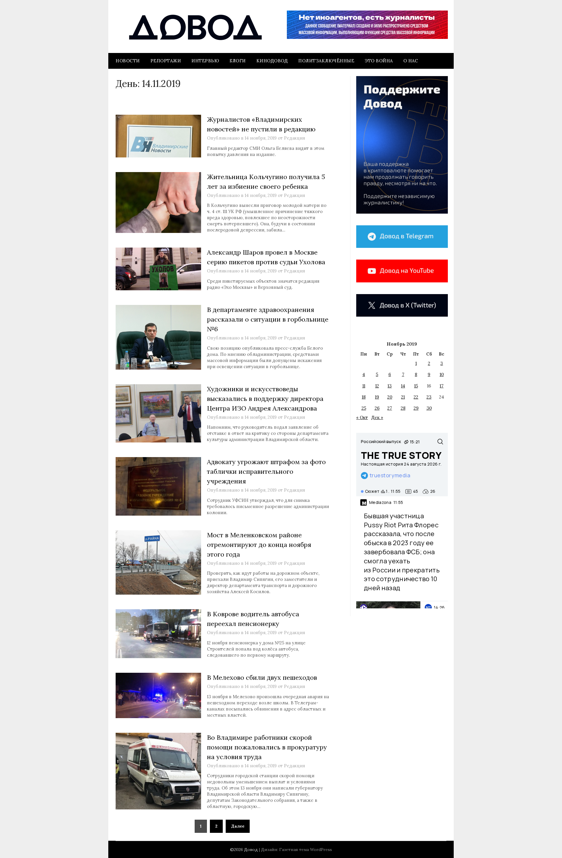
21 (403, 397)
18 (364, 397)
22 (416, 397)
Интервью (205, 61)
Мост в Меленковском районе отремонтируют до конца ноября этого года (259, 544)
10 (442, 374)
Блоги (237, 61)
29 (416, 408)
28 (403, 408)
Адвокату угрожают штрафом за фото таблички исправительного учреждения (266, 471)
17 (441, 386)
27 (389, 408)
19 (377, 397)
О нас (410, 61)
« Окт (362, 417)
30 (429, 408)
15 (416, 386)
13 (390, 386)
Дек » (377, 417)
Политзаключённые (326, 61)
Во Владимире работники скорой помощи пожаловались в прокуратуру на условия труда (267, 747)
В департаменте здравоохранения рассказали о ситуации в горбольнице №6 (267, 319)
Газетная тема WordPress (305, 849)
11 (363, 386)
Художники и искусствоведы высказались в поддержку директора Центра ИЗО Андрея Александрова (265, 398)
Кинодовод (272, 61)
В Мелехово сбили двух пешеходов (262, 677)
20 (389, 397)
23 (428, 397)
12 (377, 386)
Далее (237, 826)
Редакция (294, 138)
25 (363, 408)
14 (403, 386)
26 (377, 408)
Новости (128, 61)
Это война (379, 61)
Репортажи (165, 61)
